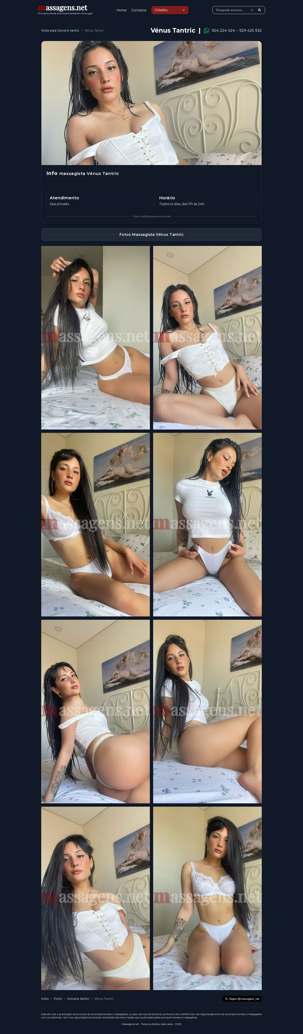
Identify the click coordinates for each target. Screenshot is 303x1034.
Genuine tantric (78, 999)
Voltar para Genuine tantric (60, 30)
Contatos (139, 10)
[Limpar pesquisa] (252, 10)
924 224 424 (223, 30)
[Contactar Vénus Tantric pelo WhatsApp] (206, 30)
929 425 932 (250, 30)
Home (121, 10)
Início (45, 999)
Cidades (161, 10)
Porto (58, 999)
